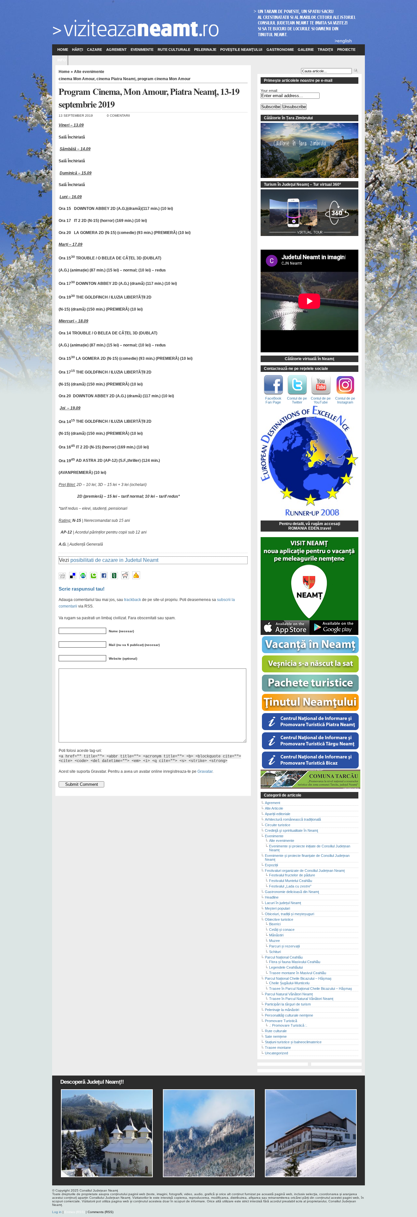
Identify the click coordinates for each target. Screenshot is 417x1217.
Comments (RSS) (100, 1212)
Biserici (274, 924)
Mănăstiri (276, 935)
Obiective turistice (279, 919)
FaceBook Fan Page (273, 400)
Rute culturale (174, 49)
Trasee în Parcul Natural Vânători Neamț (301, 999)
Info (61, 60)
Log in (57, 1212)
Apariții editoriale (277, 814)
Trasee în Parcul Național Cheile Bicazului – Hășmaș (310, 988)
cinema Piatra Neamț (116, 79)
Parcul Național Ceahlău (284, 957)
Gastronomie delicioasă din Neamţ (292, 892)
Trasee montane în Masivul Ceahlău (297, 973)
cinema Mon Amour (76, 79)
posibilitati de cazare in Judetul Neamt (114, 560)
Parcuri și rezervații (284, 946)
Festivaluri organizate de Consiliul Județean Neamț (305, 870)
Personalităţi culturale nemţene (289, 1015)
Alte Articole (274, 808)
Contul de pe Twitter (297, 400)
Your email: (269, 91)
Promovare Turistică (281, 1021)
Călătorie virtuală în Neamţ (309, 359)
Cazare (94, 49)
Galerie (306, 49)
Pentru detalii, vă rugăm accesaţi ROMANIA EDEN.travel (309, 526)
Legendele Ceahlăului (286, 967)
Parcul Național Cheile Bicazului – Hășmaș (298, 978)
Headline (272, 897)
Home (62, 49)
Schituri (275, 952)
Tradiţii (325, 49)
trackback (132, 599)
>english (343, 40)
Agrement (116, 49)
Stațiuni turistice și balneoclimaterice (293, 1042)
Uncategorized (276, 1053)
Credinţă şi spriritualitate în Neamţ (291, 830)
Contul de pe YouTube (321, 400)
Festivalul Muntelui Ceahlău (290, 881)
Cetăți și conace (282, 929)
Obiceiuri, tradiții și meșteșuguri (289, 914)
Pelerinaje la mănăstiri (282, 1010)
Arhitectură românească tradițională (293, 819)
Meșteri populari (277, 908)
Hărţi (77, 49)
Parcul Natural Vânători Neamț (289, 994)
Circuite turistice (277, 825)
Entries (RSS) (75, 1212)
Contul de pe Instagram (345, 400)
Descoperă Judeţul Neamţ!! (92, 1082)
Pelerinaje (205, 49)
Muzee (274, 941)
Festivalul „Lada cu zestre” (290, 886)
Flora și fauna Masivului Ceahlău (294, 962)
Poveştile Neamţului (241, 49)
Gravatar (204, 771)
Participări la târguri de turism (288, 1004)
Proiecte (346, 49)
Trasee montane (278, 1047)
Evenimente (142, 49)
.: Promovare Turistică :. (288, 1025)
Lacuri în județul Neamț (283, 903)
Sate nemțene (276, 1036)
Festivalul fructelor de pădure (292, 875)
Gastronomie (280, 49)
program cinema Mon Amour (164, 79)
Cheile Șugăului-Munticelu (289, 983)
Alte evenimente (89, 71)
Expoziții (271, 865)
